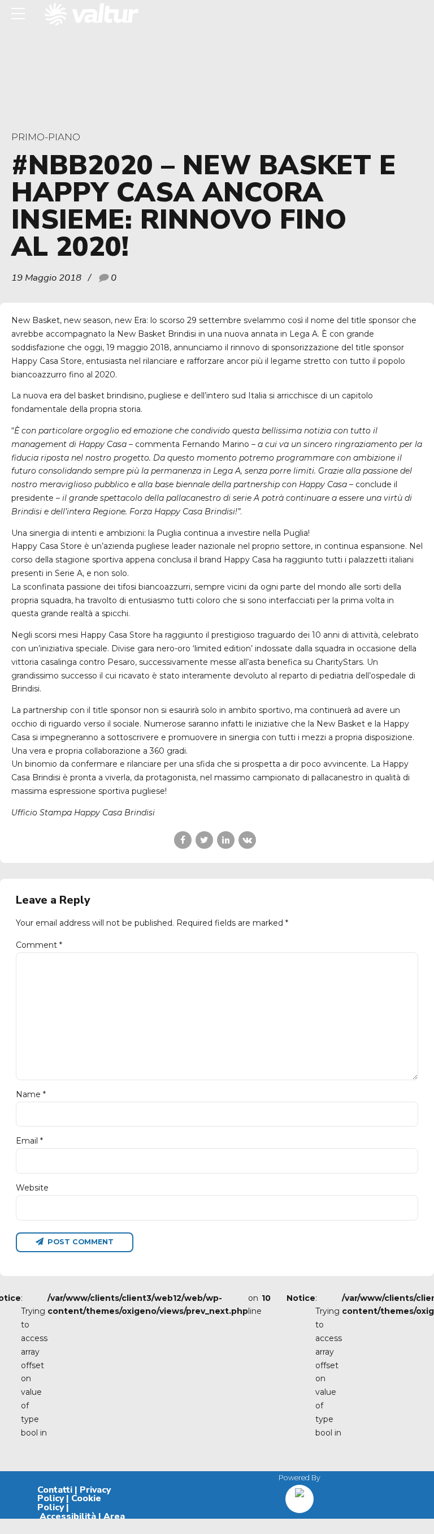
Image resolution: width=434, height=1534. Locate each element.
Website (32, 1188)
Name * (31, 1094)
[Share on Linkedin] (226, 840)
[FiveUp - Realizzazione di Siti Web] (299, 1494)
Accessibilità (68, 1516)
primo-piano (45, 137)
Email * (29, 1141)
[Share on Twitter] (204, 840)
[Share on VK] (247, 840)
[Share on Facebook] (183, 840)
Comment (39, 945)
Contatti (54, 1490)
